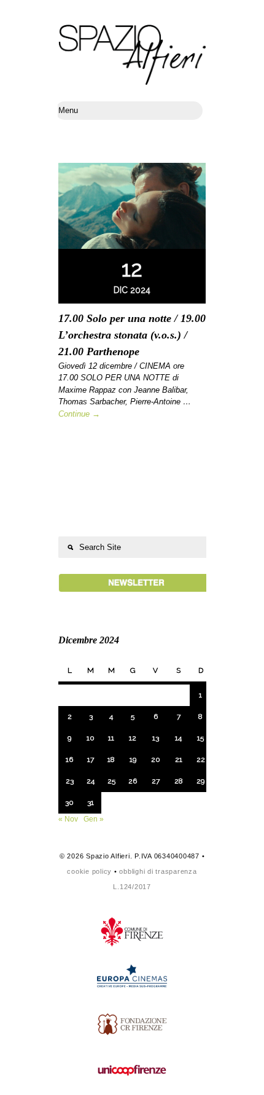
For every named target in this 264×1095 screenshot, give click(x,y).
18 (111, 759)
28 (178, 781)
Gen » (93, 819)
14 (178, 738)
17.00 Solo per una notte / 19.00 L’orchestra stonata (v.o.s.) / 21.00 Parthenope (132, 335)
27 (156, 781)
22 (200, 759)
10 (91, 738)
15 (200, 738)
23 (70, 781)
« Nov (68, 819)
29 (200, 781)
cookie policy (89, 871)
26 (132, 781)
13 (155, 738)
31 (90, 802)
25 (111, 781)
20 (155, 759)
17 (90, 759)
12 (132, 738)
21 (178, 759)
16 (69, 759)
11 (111, 738)
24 (91, 781)
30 (69, 802)
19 (133, 759)
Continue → (79, 413)
